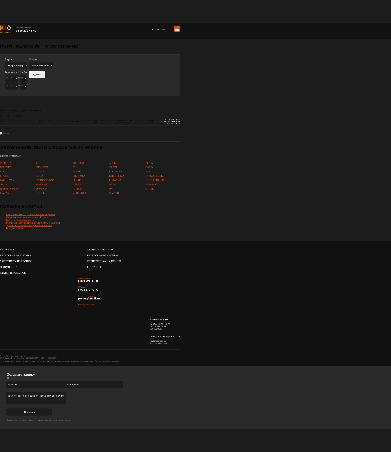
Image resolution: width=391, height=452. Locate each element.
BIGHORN (42, 167)
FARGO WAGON (45, 180)
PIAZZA (4, 193)
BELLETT (5, 167)
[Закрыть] (7, 378)
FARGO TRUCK (154, 176)
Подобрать (37, 74)
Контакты (94, 267)
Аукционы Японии (100, 249)
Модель (33, 59)
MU (111, 188)
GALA (3, 184)
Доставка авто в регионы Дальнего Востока (29, 225)
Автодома (7, 249)
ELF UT (149, 171)
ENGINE (4, 176)
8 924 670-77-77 (88, 289)
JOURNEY (42, 188)
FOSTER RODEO (154, 180)
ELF (2, 171)
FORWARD (115, 180)
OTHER (149, 188)
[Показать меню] (177, 29)
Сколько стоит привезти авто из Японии (27, 217)
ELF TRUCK (116, 171)
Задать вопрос (158, 29)
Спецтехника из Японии (104, 261)
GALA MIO (42, 184)
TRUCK (40, 193)
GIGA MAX (151, 184)
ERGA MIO (79, 176)
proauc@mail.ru (89, 298)
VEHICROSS (80, 193)
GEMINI (77, 184)
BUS (75, 167)
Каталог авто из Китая (103, 255)
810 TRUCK (79, 163)
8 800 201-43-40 (26, 30)
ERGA (39, 176)
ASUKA (113, 163)
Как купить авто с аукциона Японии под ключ (30, 214)
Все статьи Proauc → (17, 228)
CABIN (113, 167)
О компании (8, 267)
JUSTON (77, 188)
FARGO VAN (7, 180)
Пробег (23, 72)
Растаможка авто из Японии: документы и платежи (33, 222)
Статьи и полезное (13, 273)
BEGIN (149, 163)
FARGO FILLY (117, 176)
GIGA (112, 184)
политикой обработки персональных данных (54, 420)
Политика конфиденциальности (107, 361)
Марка (8, 59)
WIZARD (114, 193)
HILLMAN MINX (9, 188)
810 (38, 163)
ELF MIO (77, 171)
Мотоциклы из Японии (16, 261)
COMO (149, 167)
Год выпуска (11, 72)
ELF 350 (40, 171)
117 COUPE (6, 163)
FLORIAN (78, 180)
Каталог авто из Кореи (15, 255)
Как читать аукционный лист (21, 220)
